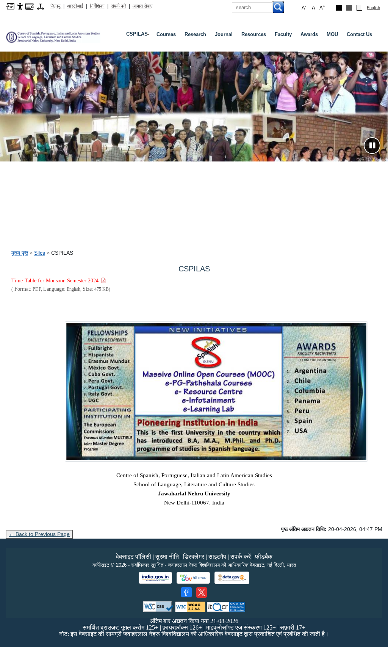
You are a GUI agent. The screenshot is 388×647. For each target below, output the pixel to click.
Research (195, 34)
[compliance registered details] (226, 606)
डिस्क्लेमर (193, 556)
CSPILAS (138, 35)
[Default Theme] (359, 8)
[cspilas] (53, 34)
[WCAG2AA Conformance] (190, 606)
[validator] (158, 606)
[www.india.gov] (155, 578)
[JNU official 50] (201, 592)
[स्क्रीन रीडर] (29, 6)
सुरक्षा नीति (167, 556)
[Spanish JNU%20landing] (218, 391)
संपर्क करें (118, 6)
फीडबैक (263, 556)
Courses (166, 34)
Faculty (283, 34)
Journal (224, 34)
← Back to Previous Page (39, 534)
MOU (332, 34)
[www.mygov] (193, 578)
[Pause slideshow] (372, 145)
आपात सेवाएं (142, 6)
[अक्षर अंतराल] (40, 6)
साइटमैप (217, 556)
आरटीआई (75, 6)
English (373, 7)
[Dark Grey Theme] (349, 8)
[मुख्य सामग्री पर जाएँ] (10, 6)
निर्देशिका (97, 6)
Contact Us (359, 34)
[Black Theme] (339, 8)
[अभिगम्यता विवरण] (20, 6)
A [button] (322, 7)
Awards (309, 34)
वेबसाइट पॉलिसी (133, 556)
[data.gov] (231, 578)
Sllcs (39, 253)
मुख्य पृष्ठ (19, 253)
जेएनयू (55, 6)
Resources (253, 34)
